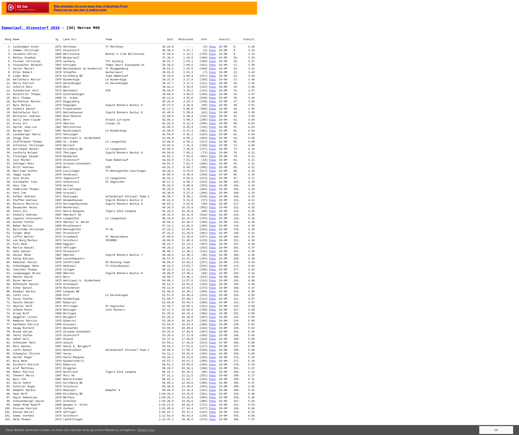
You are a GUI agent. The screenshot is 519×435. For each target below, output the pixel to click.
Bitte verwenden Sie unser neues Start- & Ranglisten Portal (91, 6)
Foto (212, 46)
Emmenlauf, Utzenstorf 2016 (31, 28)
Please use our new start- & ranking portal (80, 9)
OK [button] (496, 430)
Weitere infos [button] (146, 430)
